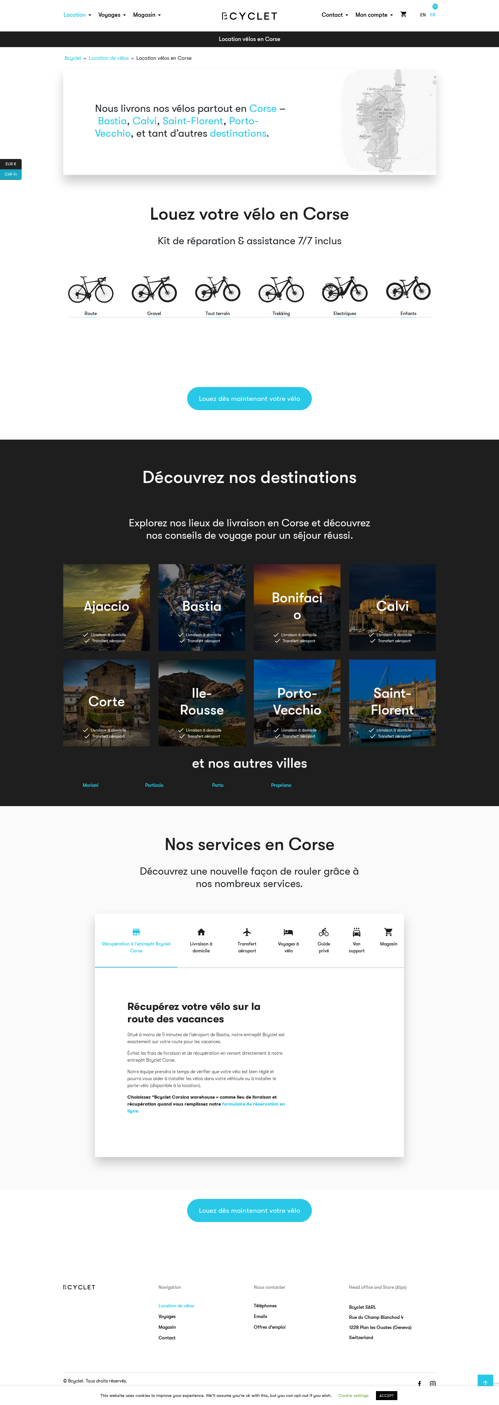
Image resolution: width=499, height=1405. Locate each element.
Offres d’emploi (270, 1327)
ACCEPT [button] (386, 1395)
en (423, 15)
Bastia (112, 121)
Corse (263, 108)
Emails (260, 1316)
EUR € (13, 163)
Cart (402, 14)
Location (75, 15)
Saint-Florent (193, 121)
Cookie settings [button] (353, 1395)
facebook (419, 1384)
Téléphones (265, 1305)
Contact (332, 15)
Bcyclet (73, 58)
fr (432, 15)
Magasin (144, 15)
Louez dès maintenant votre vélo (249, 399)
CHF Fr (13, 174)
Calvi (145, 121)
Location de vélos (109, 58)
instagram (433, 1384)
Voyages (109, 15)
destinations (238, 133)
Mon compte (371, 15)
